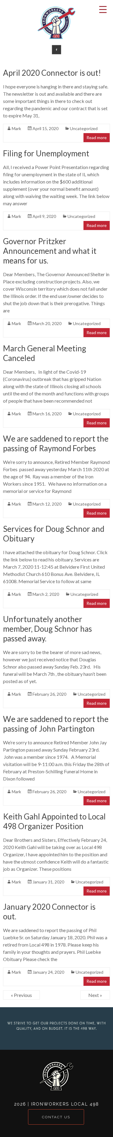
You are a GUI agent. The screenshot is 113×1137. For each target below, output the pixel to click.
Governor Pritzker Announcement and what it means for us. (49, 250)
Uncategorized (84, 128)
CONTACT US (56, 1117)
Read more (96, 137)
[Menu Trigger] (102, 9)
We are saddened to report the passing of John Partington (55, 723)
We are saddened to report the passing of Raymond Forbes (55, 443)
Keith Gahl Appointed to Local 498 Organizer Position (54, 821)
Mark (16, 128)
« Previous (21, 995)
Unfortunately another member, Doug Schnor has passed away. (47, 628)
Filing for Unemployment (46, 153)
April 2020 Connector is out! (52, 73)
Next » (95, 995)
